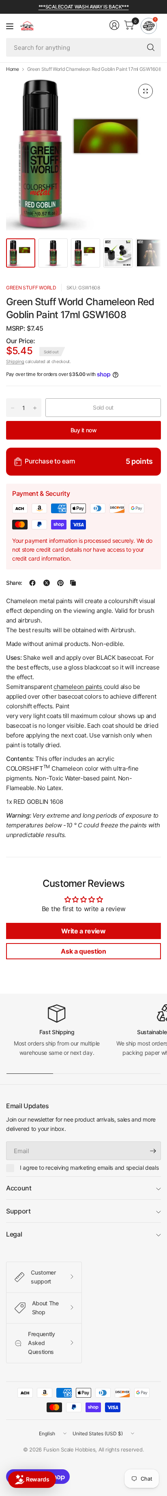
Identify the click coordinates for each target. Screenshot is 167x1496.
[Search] (151, 47)
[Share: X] (46, 583)
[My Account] (114, 25)
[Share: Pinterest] (60, 583)
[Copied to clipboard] (73, 583)
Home (12, 69)
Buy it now (84, 430)
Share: (14, 583)
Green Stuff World (31, 288)
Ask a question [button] (83, 951)
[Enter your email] (153, 1150)
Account (19, 1188)
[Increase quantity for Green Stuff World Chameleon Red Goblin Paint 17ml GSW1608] (35, 408)
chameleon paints (78, 687)
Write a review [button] (83, 931)
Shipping (15, 361)
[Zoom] (145, 91)
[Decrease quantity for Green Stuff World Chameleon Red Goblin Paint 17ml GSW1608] (12, 408)
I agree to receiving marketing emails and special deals (89, 1167)
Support (18, 1211)
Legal (14, 1234)
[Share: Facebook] (32, 583)
